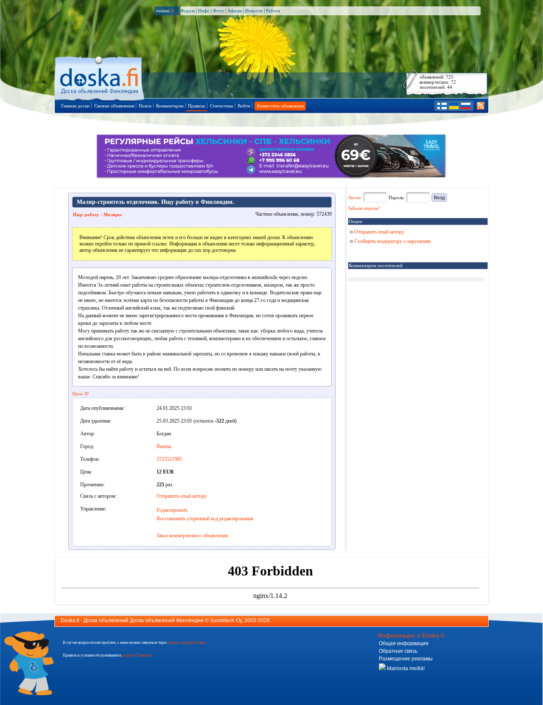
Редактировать (172, 510)
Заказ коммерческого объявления (192, 536)
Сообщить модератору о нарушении (392, 241)
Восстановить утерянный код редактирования (205, 519)
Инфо (204, 10)
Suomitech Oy (226, 620)
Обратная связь (398, 651)
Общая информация (403, 643)
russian (165, 10)
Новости (254, 10)
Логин (354, 197)
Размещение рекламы (406, 659)
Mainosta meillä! (405, 668)
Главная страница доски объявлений (100, 77)
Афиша (234, 10)
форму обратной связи (187, 642)
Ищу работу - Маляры (97, 214)
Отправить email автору (182, 496)
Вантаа (164, 446)
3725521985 (169, 459)
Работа (273, 10)
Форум (187, 10)
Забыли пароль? (364, 208)
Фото (218, 10)
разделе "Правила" (137, 655)
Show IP (80, 393)
